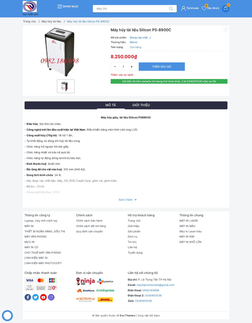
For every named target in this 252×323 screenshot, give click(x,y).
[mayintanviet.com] (39, 6)
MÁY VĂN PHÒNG (35, 236)
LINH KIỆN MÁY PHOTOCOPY (43, 263)
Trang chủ (134, 220)
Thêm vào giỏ (161, 66)
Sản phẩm (134, 231)
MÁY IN (29, 226)
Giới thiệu (133, 226)
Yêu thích (212, 8)
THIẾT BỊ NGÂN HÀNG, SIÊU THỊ (45, 231)
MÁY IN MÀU (187, 226)
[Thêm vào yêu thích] (225, 29)
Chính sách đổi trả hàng (91, 226)
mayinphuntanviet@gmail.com (156, 284)
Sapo (157, 315)
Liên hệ (132, 247)
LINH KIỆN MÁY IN (36, 257)
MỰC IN (30, 241)
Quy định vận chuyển (89, 231)
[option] (66, 52)
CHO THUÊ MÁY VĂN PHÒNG (43, 252)
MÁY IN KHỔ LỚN (190, 241)
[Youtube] (43, 297)
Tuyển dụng (135, 252)
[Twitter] (35, 297)
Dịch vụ (132, 236)
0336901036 (153, 295)
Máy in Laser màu (190, 231)
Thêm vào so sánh (122, 74)
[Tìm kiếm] (171, 8)
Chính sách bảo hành (89, 220)
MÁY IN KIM (186, 236)
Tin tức (132, 241)
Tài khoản (192, 8)
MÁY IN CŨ (31, 247)
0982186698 (151, 290)
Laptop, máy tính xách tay (41, 220)
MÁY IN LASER (188, 220)
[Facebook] (28, 297)
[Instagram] (51, 297)
